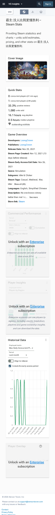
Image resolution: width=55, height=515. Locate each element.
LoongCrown (27, 140)
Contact (5, 510)
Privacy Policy (7, 512)
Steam (22, 201)
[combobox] (21, 348)
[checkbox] (24, 11)
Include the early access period (25, 366)
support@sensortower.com (31, 502)
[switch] (11, 361)
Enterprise (37, 242)
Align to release (21, 361)
